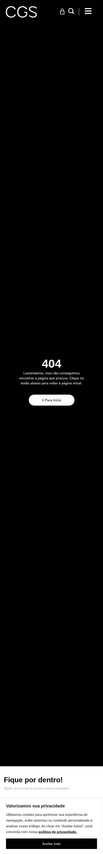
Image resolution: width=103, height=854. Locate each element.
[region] (51, 826)
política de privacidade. (58, 832)
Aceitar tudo (51, 844)
